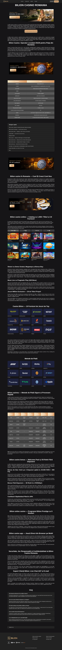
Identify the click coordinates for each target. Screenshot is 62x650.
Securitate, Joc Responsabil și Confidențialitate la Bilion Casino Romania (21, 146)
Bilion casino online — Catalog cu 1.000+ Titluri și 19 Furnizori (19, 131)
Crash (36, 230)
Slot (48, 230)
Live (24, 230)
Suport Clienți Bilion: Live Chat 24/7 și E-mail (16, 148)
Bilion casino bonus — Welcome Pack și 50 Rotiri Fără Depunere (20, 139)
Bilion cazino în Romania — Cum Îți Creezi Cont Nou (18, 129)
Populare (12, 230)
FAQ (10, 150)
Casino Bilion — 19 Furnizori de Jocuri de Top (16, 133)
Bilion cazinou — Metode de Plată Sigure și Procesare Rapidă (19, 137)
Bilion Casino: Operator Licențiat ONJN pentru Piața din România (20, 127)
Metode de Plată (12, 135)
